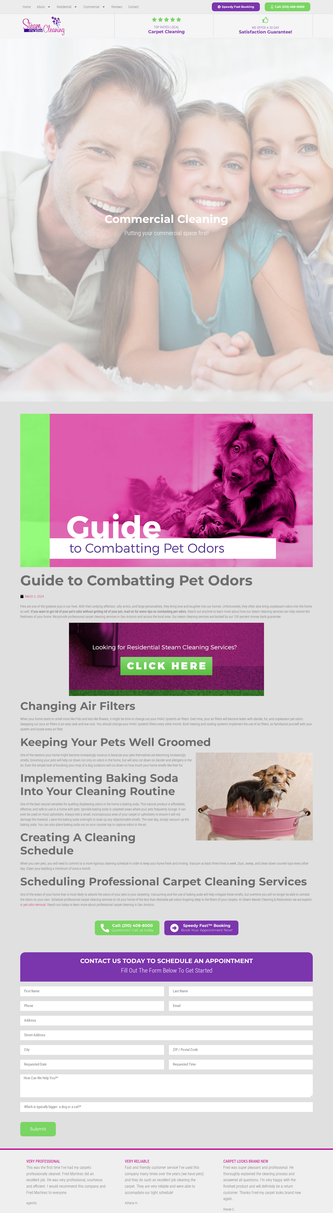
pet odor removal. (35, 905)
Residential (64, 7)
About (41, 7)
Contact (133, 7)
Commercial (91, 7)
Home (27, 7)
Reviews (116, 7)
